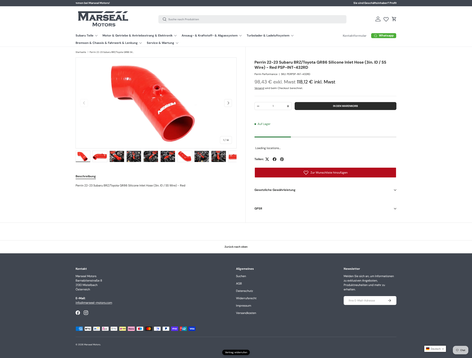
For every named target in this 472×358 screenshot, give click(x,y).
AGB (239, 283)
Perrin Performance (265, 74)
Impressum (243, 306)
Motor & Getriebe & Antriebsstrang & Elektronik (138, 35)
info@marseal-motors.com (94, 303)
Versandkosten (246, 313)
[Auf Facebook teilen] (274, 159)
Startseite (81, 52)
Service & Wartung (160, 43)
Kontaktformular (355, 36)
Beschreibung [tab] (86, 176)
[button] (394, 19)
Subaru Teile (84, 35)
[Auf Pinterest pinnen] (282, 159)
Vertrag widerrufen (236, 352)
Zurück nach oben (236, 246)
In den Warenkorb (345, 106)
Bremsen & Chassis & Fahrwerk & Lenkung (107, 43)
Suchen (241, 276)
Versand (259, 88)
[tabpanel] (156, 185)
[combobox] (252, 19)
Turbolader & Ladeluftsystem (268, 35)
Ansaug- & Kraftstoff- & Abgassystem (210, 35)
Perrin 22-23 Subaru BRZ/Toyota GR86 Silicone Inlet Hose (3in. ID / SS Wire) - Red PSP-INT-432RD (112, 52)
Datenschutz (244, 291)
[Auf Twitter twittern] (267, 159)
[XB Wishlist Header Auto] (386, 18)
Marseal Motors (92, 344)
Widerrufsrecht (246, 298)
